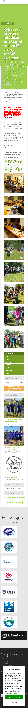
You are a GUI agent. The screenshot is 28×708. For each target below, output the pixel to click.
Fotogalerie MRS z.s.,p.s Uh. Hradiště (15, 497)
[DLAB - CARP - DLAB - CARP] (14, 635)
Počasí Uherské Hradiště (14, 488)
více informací (13, 693)
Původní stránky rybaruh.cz (14, 502)
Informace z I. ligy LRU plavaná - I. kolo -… (12, 448)
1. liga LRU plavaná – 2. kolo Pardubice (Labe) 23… (13, 420)
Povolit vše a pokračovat (14, 697)
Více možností (14, 702)
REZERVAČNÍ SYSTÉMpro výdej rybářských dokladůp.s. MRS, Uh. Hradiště (14, 388)
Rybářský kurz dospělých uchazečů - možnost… (12, 476)
